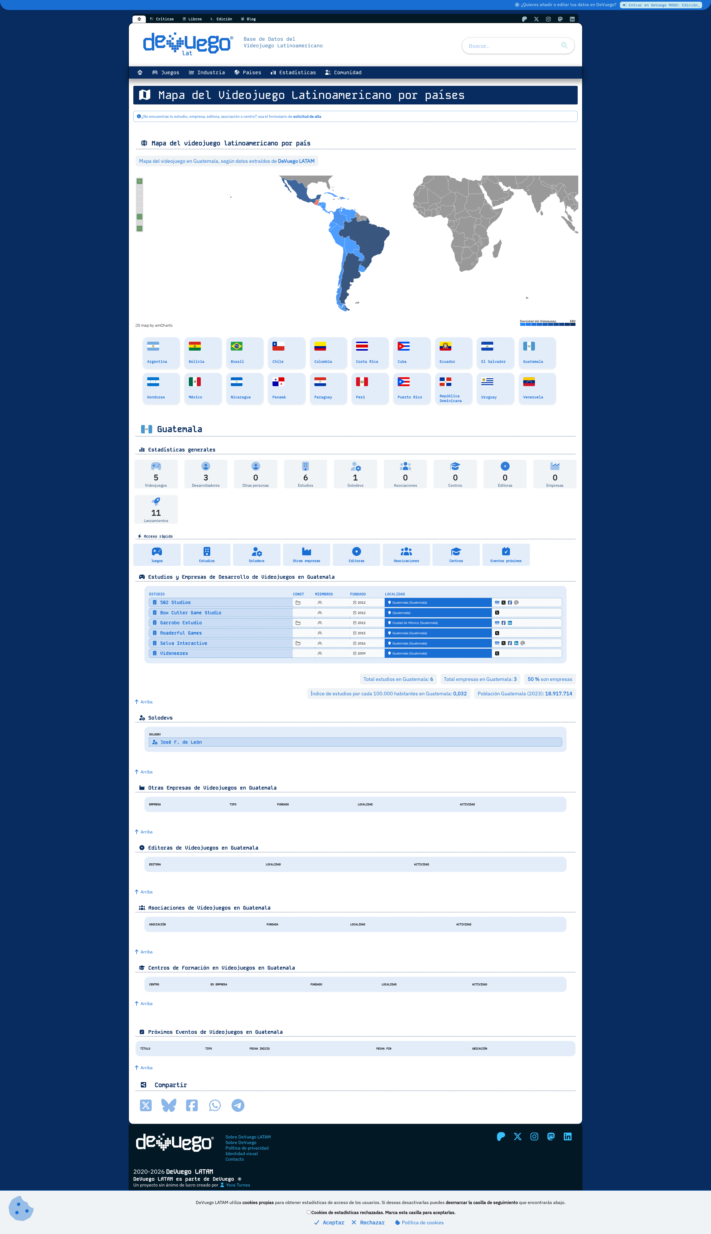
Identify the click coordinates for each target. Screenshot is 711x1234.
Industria (209, 72)
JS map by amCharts (153, 325)
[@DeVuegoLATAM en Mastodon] (560, 19)
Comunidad (346, 72)
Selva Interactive (182, 643)
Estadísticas (296, 72)
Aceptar (332, 1222)
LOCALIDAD (395, 594)
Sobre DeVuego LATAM (248, 1137)
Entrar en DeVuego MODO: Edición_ (663, 5)
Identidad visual (242, 1153)
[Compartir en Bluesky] (169, 1105)
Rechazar (371, 1222)
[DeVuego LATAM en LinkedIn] (567, 1136)
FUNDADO (358, 594)
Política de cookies (422, 1222)
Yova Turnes (237, 1185)
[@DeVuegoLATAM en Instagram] (548, 19)
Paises (250, 72)
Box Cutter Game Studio (189, 613)
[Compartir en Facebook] (192, 1105)
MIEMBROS (324, 594)
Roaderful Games (179, 633)
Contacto (235, 1159)
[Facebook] (510, 602)
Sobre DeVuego (241, 1142)
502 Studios (174, 602)
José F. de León (179, 742)
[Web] (497, 602)
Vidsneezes (172, 653)
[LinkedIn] (510, 623)
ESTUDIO (157, 594)
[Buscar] (564, 45)
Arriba (146, 702)
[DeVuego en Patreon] (524, 19)
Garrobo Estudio (179, 623)
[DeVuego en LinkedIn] (572, 19)
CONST (298, 594)
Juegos (168, 72)
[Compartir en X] (146, 1105)
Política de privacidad (247, 1148)
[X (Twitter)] (503, 602)
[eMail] (516, 602)
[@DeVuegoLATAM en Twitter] (536, 19)
